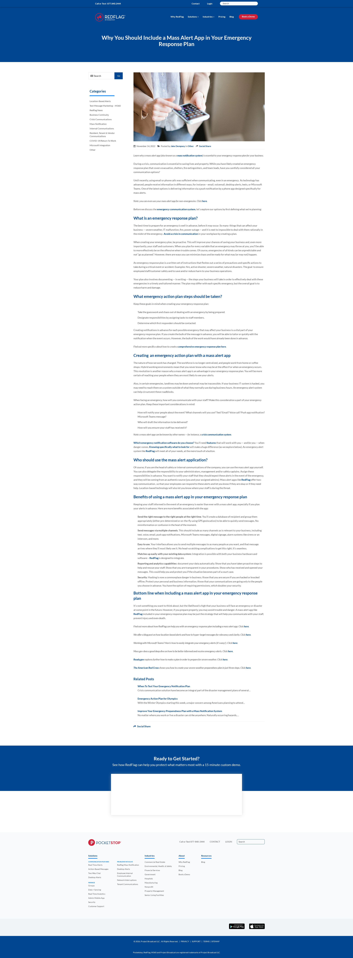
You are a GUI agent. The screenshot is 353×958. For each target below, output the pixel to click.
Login (209, 3)
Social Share (205, 146)
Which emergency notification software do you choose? (163, 442)
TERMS (206, 941)
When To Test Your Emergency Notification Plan (164, 686)
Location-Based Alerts (100, 101)
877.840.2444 (114, 3)
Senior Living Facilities (154, 895)
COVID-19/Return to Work (103, 140)
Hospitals (149, 878)
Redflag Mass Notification (128, 865)
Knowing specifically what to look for (169, 446)
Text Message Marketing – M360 (105, 105)
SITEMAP (215, 941)
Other (92, 149)
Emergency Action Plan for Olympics (158, 698)
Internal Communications (102, 128)
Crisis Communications (101, 119)
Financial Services (152, 870)
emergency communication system (176, 209)
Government (150, 874)
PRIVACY (185, 941)
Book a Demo (248, 16)
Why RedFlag (177, 16)
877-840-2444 (197, 841)
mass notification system (189, 155)
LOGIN (228, 841)
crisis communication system (216, 434)
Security (91, 902)
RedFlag (150, 451)
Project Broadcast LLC (150, 941)
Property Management (154, 891)
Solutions (192, 16)
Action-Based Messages (98, 869)
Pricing (221, 16)
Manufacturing (151, 882)
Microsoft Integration (100, 145)
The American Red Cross (146, 667)
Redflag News (96, 110)
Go (118, 76)
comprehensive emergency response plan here (202, 346)
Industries (208, 16)
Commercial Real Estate (155, 862)
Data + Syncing (94, 890)
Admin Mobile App (96, 898)
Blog (231, 16)
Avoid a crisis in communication (181, 233)
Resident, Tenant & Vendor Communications (102, 134)
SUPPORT (196, 941)
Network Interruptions (127, 880)
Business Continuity (99, 114)
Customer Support (96, 906)
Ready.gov (138, 659)
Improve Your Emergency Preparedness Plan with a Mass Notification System (180, 711)
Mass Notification (98, 124)
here (204, 200)
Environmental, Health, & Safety (158, 866)
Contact (196, 3)
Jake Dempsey (178, 146)
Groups (91, 885)
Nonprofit (149, 887)
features (211, 442)
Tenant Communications (127, 884)
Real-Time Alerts (95, 865)
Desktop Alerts (94, 877)
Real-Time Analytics (96, 894)
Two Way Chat (94, 873)
